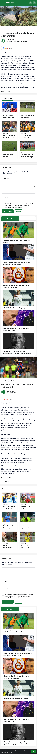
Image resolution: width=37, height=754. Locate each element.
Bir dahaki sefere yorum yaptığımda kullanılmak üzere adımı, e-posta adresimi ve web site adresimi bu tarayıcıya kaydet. (19, 205)
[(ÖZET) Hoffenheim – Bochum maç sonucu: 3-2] (9, 502)
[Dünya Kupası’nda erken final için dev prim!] (9, 130)
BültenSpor (10, 3)
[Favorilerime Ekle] (12, 52)
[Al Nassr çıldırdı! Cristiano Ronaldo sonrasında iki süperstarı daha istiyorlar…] (18, 255)
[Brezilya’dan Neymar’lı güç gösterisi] (27, 541)
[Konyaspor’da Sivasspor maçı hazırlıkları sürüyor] (18, 232)
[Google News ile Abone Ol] (7, 48)
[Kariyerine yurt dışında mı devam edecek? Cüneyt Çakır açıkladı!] (27, 521)
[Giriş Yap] (34, 2)
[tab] (27, 218)
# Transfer (6, 481)
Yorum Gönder (7, 211)
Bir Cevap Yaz (6, 167)
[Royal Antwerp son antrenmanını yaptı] (27, 150)
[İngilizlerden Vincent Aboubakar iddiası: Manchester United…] (18, 321)
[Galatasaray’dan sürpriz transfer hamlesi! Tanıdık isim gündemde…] (18, 277)
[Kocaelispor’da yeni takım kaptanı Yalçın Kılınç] (27, 111)
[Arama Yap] (30, 2)
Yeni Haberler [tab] (10, 218)
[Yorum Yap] (16, 52)
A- (24, 52)
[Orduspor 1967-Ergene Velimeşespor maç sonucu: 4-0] (9, 150)
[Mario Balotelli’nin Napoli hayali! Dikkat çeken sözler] (9, 521)
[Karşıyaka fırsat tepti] (27, 502)
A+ (20, 52)
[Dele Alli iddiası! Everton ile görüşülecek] (18, 299)
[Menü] (2, 2)
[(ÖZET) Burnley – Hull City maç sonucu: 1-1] (27, 130)
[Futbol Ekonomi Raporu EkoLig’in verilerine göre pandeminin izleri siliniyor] (9, 111)
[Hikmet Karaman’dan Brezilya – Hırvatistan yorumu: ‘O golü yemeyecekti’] (9, 541)
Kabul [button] (33, 751)
